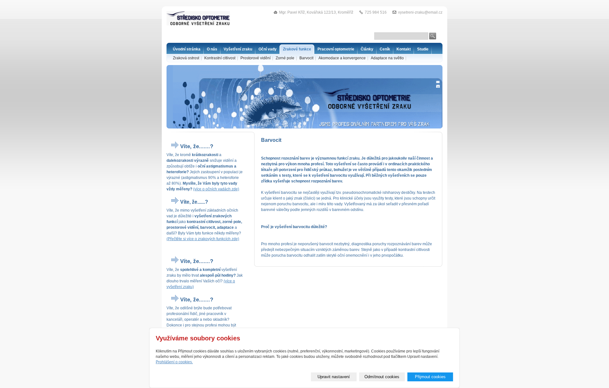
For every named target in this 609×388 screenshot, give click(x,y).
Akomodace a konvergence (342, 58)
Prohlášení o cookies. (174, 362)
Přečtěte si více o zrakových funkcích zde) (203, 239)
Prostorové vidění (255, 58)
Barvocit (306, 58)
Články (367, 49)
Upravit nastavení (334, 376)
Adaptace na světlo (387, 58)
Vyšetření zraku (238, 49)
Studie (423, 49)
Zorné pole (285, 58)
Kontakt (403, 49)
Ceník (385, 49)
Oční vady (268, 49)
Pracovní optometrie (336, 49)
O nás (212, 49)
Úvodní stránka (186, 49)
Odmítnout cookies (381, 376)
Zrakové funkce (297, 49)
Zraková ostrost (186, 58)
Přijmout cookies (430, 376)
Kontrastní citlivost (219, 58)
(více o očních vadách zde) (216, 189)
